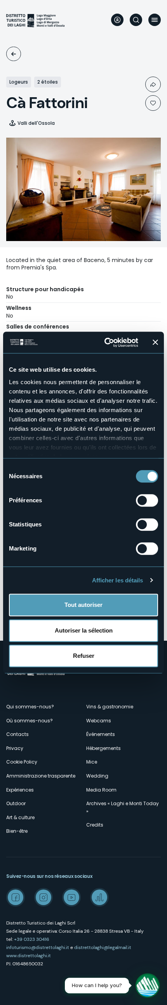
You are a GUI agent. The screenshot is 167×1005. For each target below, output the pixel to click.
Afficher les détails (117, 580)
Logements (13, 54)
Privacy (14, 748)
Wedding (97, 776)
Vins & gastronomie (109, 706)
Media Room (101, 790)
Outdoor (16, 803)
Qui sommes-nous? (30, 706)
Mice (91, 762)
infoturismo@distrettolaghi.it (37, 947)
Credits (94, 824)
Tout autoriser (83, 604)
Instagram (43, 897)
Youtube (71, 897)
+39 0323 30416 (31, 939)
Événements (100, 734)
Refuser (83, 655)
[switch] (147, 500)
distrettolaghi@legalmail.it (102, 947)
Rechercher (136, 20)
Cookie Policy (21, 762)
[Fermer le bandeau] (155, 342)
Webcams (98, 720)
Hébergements (103, 748)
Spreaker (99, 897)
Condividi (153, 84)
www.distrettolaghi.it (28, 956)
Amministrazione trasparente (40, 776)
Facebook (15, 897)
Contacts (17, 734)
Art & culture (20, 817)
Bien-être (17, 831)
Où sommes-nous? (29, 720)
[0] (153, 103)
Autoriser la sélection (84, 630)
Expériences (20, 790)
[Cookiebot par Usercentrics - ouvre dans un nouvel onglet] (105, 342)
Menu (154, 20)
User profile (117, 20)
